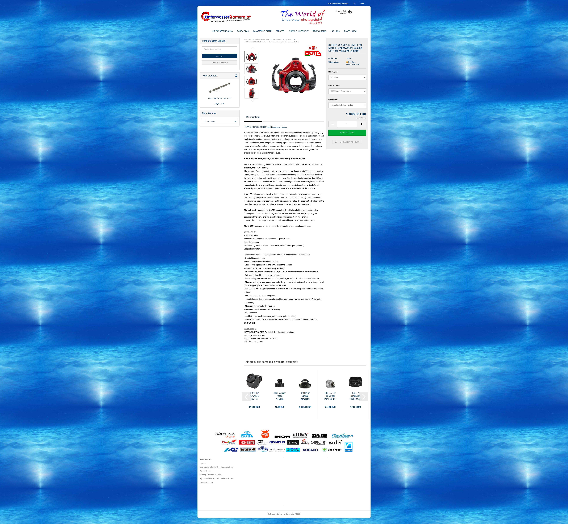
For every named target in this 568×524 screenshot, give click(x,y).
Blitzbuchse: (333, 100)
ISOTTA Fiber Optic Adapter (280, 396)
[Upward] (559, 520)
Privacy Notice (205, 471)
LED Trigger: (332, 72)
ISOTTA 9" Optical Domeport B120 (305, 396)
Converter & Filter (262, 31)
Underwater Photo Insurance (338, 3)
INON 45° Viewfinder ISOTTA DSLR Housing (254, 396)
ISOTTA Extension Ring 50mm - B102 (355, 396)
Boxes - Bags (350, 31)
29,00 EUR (219, 103)
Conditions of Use (206, 482)
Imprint (202, 463)
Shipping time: (333, 62)
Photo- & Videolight (299, 31)
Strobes (280, 31)
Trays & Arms (319, 31)
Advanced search (220, 62)
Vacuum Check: (334, 86)
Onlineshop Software (276, 514)
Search (219, 56)
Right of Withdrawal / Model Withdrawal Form (216, 479)
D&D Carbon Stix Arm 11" (219, 98)
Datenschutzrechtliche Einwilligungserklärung (216, 467)
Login (362, 3)
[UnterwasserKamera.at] (226, 17)
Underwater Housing (222, 31)
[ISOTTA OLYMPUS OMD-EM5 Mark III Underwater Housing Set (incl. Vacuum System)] (294, 75)
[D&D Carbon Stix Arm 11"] (220, 87)
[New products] (236, 75)
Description (253, 117)
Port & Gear (243, 31)
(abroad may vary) (352, 64)
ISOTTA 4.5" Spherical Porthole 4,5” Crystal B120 (330, 396)
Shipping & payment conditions (211, 475)
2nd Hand (335, 31)
